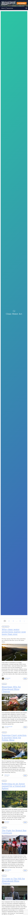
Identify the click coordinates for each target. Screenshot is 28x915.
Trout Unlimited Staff (8, 726)
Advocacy (4, 684)
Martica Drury (7, 775)
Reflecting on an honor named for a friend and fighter (13, 786)
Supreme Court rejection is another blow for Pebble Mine (14, 738)
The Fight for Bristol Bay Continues (14, 832)
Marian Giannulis (8, 869)
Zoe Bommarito (7, 678)
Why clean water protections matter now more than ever (14, 632)
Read (25, 678)
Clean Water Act (5, 626)
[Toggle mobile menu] (21, 8)
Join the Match (21, 3)
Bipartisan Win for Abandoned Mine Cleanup (11, 689)
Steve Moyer (7, 821)
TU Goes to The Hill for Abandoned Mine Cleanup (13, 881)
